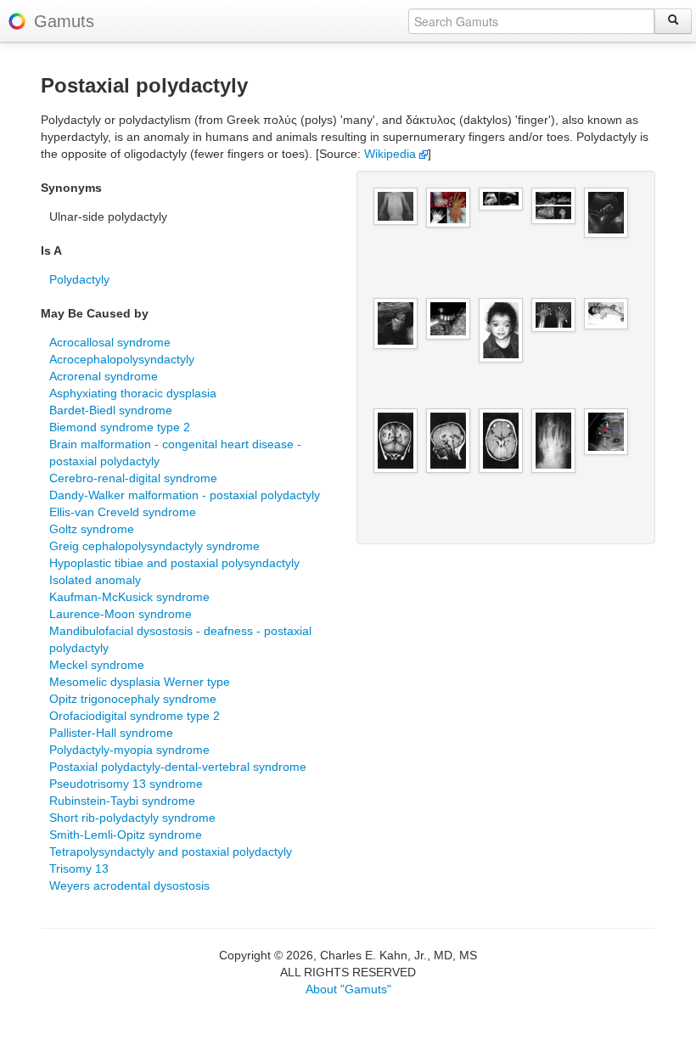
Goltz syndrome (91, 529)
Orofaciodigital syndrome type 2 (134, 715)
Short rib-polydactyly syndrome (132, 817)
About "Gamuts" (348, 989)
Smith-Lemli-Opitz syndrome (125, 834)
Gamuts (64, 21)
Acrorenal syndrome (103, 376)
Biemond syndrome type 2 (119, 427)
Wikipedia (391, 153)
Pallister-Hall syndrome (111, 732)
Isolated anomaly (95, 580)
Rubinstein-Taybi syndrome (122, 800)
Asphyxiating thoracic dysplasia (132, 393)
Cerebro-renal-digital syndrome (133, 478)
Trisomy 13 (79, 868)
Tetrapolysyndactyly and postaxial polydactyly (170, 851)
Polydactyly (79, 279)
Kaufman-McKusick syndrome (129, 597)
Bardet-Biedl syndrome (110, 410)
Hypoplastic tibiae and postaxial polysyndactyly (174, 563)
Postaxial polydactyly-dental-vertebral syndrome (177, 766)
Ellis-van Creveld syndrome (122, 512)
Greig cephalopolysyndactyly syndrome (154, 546)
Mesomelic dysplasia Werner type (139, 682)
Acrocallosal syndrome (110, 342)
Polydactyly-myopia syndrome (129, 749)
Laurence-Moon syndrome (120, 614)
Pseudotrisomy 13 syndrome (126, 783)
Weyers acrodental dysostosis (129, 885)
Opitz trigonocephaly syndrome (132, 699)
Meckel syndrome (96, 665)
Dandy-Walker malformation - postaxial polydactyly (184, 495)
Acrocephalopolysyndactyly (121, 359)
